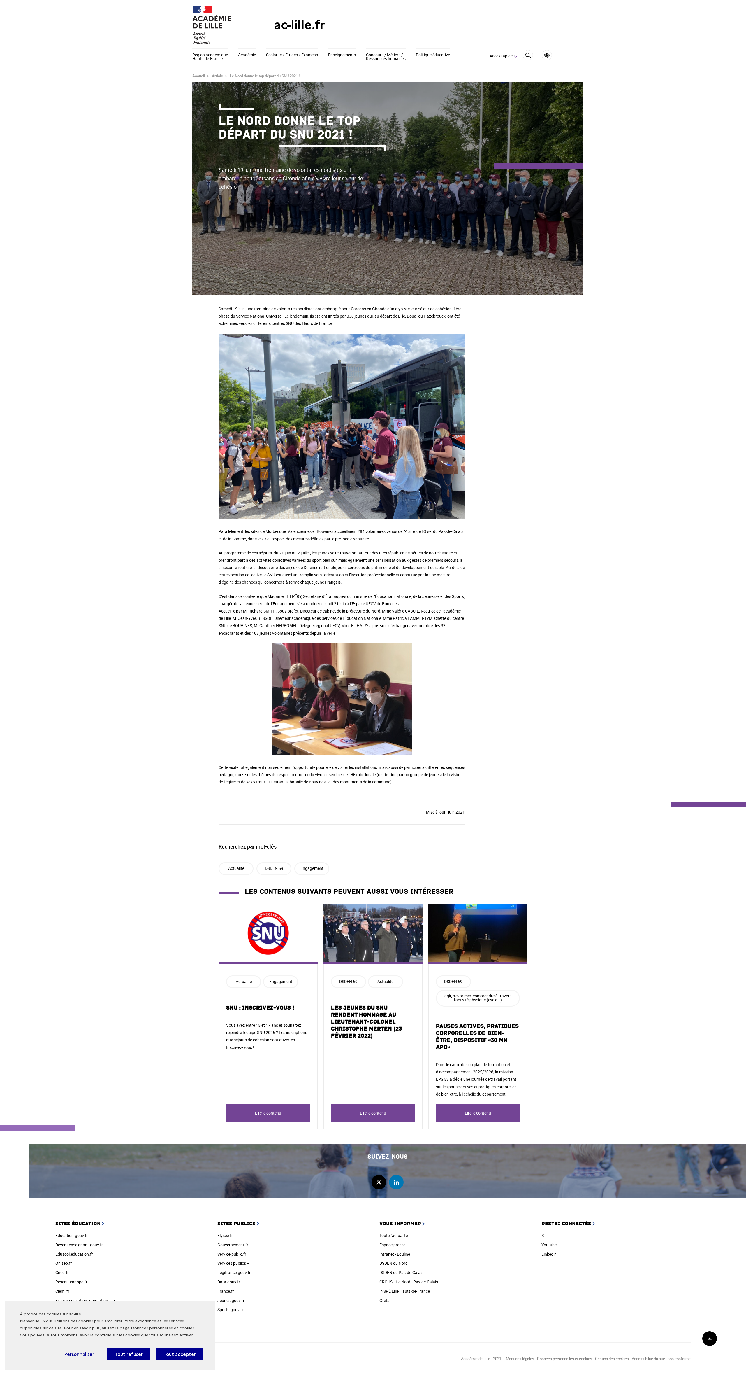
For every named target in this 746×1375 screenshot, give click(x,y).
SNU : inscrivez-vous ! (260, 1007)
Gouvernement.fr (232, 1245)
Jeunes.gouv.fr (230, 1300)
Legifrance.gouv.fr (234, 1272)
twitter (379, 1182)
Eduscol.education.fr (74, 1254)
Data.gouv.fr (228, 1282)
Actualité (236, 868)
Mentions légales (520, 1358)
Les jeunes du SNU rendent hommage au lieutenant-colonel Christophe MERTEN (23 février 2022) (366, 1021)
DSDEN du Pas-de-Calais (401, 1272)
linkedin (396, 1182)
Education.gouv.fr (71, 1235)
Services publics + (233, 1263)
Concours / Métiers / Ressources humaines (386, 57)
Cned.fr (62, 1272)
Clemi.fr (62, 1291)
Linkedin (549, 1254)
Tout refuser (129, 1354)
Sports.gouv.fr (230, 1309)
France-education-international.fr (85, 1300)
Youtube (549, 1245)
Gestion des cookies (612, 1358)
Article (217, 75)
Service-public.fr (231, 1254)
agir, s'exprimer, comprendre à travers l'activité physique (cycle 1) (477, 998)
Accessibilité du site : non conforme (661, 1358)
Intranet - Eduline (394, 1254)
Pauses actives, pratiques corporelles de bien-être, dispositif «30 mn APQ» (477, 1037)
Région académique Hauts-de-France (210, 57)
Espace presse (392, 1245)
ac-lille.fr (299, 24)
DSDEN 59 (274, 868)
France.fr (225, 1291)
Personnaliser (79, 1354)
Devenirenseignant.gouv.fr (79, 1245)
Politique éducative (433, 55)
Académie (247, 55)
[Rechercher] (528, 56)
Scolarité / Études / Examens (292, 55)
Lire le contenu (268, 1113)
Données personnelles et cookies (162, 1328)
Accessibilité (547, 55)
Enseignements (342, 55)
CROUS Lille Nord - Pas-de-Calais (408, 1282)
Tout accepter (179, 1354)
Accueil (198, 75)
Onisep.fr (63, 1263)
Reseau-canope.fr (71, 1282)
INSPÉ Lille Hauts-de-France (404, 1291)
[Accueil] (221, 25)
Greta (384, 1300)
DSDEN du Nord (393, 1263)
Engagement (311, 868)
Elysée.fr (225, 1235)
